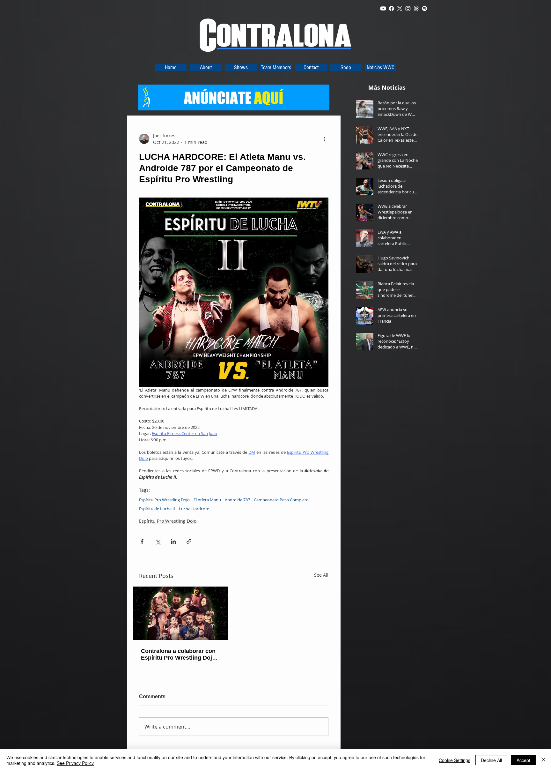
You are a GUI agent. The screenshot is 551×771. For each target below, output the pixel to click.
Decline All (491, 760)
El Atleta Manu (207, 499)
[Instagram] (408, 8)
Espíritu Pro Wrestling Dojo (164, 499)
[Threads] (416, 8)
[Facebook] (391, 8)
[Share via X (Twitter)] (158, 541)
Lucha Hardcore (194, 508)
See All (321, 575)
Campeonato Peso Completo (281, 499)
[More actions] (324, 139)
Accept (523, 760)
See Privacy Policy (75, 763)
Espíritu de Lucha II (157, 508)
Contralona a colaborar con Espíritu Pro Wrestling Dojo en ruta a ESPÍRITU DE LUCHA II (178, 654)
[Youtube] (383, 8)
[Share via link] (189, 541)
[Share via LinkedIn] (173, 541)
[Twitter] (399, 8)
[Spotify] (424, 8)
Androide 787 (237, 499)
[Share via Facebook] (142, 541)
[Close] (543, 760)
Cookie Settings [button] (454, 760)
